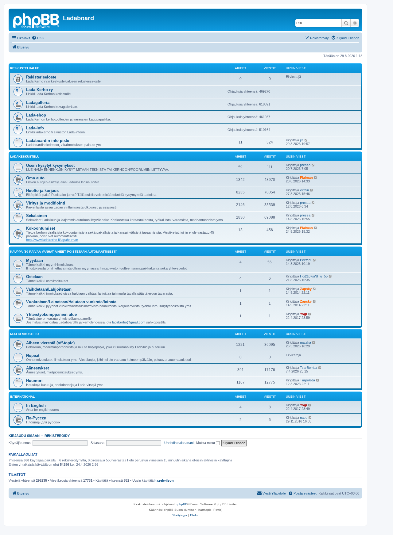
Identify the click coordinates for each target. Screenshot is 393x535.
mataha (305, 342)
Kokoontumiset (40, 228)
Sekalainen (36, 215)
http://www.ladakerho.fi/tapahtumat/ (52, 240)
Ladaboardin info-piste (47, 140)
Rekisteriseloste (41, 77)
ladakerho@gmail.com (128, 322)
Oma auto (35, 178)
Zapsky (306, 289)
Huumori (34, 380)
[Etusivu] (36, 20)
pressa (305, 165)
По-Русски (36, 418)
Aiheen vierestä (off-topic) (50, 343)
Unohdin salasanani (178, 443)
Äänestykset (37, 368)
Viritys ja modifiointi (45, 203)
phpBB (182, 504)
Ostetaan (34, 276)
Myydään (34, 260)
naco (303, 417)
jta (301, 140)
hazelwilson (164, 480)
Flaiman (306, 177)
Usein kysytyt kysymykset (50, 165)
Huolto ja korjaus (42, 190)
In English (36, 405)
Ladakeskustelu (24, 156)
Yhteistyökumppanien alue (51, 314)
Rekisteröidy (57, 436)
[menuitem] (38, 38)
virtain (304, 190)
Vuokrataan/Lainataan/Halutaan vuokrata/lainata (71, 302)
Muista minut (206, 443)
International (22, 396)
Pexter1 (306, 260)
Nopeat (32, 355)
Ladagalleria (37, 102)
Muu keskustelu (24, 334)
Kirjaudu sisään (24, 436)
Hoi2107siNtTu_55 (314, 276)
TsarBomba (308, 367)
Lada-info (35, 128)
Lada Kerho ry (39, 89)
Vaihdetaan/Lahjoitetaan (49, 289)
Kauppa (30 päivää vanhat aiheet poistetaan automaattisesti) (63, 251)
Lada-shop (36, 115)
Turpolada (307, 380)
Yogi (303, 314)
